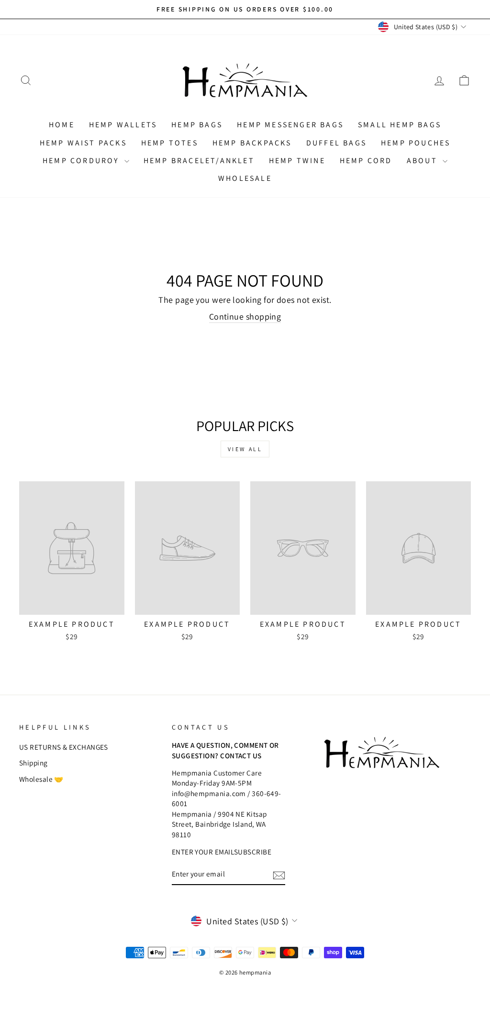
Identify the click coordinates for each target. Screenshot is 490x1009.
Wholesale (245, 178)
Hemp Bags (197, 125)
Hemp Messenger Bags (290, 125)
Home (62, 125)
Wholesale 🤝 (41, 779)
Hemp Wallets (123, 125)
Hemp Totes (169, 143)
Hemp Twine (297, 160)
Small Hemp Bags (399, 125)
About (423, 160)
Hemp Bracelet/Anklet (199, 160)
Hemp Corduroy (82, 160)
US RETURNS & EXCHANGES (63, 747)
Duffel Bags (336, 143)
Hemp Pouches (415, 143)
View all (245, 449)
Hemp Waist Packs (83, 143)
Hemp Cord (366, 160)
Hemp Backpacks (252, 143)
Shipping (33, 762)
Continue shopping (245, 316)
